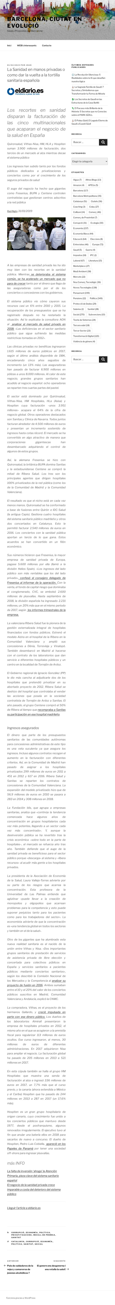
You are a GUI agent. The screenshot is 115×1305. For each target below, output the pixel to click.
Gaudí (77, 250)
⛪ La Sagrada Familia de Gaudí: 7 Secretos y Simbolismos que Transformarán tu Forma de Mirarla (88, 90)
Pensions (79, 298)
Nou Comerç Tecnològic (87, 282)
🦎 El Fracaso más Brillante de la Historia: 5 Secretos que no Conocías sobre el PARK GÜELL (89, 111)
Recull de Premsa (44, 1235)
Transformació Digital (86, 336)
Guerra (90, 250)
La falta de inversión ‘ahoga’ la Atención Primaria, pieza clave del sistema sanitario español (33, 1176)
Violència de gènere (84, 341)
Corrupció (18, 1232)
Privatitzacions (21, 1235)
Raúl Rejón (12, 211)
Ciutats (96, 201)
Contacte (46, 45)
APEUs (93, 185)
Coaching (79, 206)
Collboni (79, 212)
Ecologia (97, 223)
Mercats (79, 276)
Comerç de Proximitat (85, 217)
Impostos (79, 255)
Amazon (78, 185)
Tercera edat (81, 325)
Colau (94, 206)
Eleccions (96, 239)
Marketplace (81, 266)
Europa (97, 244)
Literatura (95, 260)
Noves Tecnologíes (85, 287)
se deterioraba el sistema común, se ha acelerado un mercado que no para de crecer (36, 279)
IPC (93, 255)
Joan (29, 65)
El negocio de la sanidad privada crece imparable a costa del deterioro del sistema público (34, 1189)
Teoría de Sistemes (84, 320)
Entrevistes (80, 244)
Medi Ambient (82, 271)
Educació (80, 239)
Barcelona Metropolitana (87, 196)
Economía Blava (83, 233)
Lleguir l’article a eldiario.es (24, 1207)
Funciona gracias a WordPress (20, 1298)
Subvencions (96, 314)
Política (44, 1232)
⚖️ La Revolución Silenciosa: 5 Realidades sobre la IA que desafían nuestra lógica (88, 78)
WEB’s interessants (26, 45)
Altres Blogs (93, 179)
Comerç (95, 212)
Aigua (77, 179)
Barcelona (80, 190)
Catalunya (18, 1241)
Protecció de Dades (84, 303)
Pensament (81, 293)
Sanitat (16, 1237)
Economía (32, 1232)
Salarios (78, 309)
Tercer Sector (82, 330)
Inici (9, 45)
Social (39, 1244)
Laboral (79, 260)
